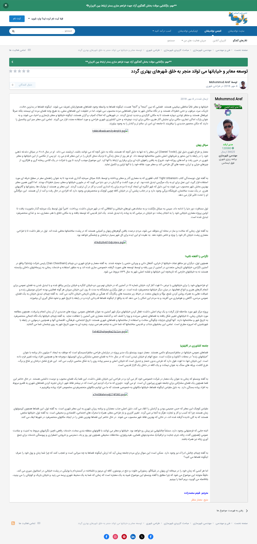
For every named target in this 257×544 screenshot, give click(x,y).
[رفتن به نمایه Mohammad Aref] (243, 85)
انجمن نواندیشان (213, 31)
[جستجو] (13, 31)
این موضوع (28, 31)
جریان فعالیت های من (194, 41)
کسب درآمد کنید (162, 31)
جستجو (171, 41)
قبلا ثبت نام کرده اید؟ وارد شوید (46, 19)
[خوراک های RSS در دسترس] (13, 523)
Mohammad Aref (219, 82)
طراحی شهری (213, 86)
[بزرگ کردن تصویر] (110, 131)
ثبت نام (17, 19)
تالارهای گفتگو (240, 41)
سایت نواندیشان (236, 31)
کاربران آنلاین (219, 41)
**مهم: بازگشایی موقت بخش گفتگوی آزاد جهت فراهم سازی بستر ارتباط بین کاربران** (131, 6)
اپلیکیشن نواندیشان (188, 31)
